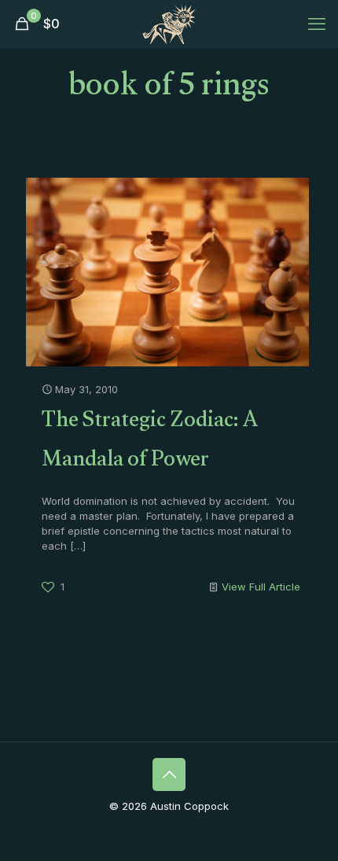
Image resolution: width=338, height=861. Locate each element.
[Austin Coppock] (169, 23)
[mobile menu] (316, 23)
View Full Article (261, 586)
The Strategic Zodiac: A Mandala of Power (150, 442)
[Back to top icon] (169, 774)
